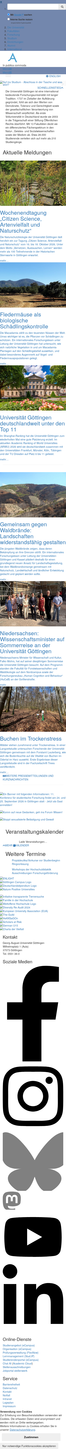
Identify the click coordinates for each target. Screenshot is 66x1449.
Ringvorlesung (20, 864)
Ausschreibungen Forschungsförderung (35, 873)
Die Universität (15, 27)
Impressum (9, 1406)
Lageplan (8, 1402)
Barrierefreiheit (11, 1384)
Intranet (7, 1399)
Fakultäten (13, 31)
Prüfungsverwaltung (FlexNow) (20, 1352)
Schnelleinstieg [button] (49, 87)
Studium (12, 38)
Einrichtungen (15, 42)
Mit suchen (21, 14)
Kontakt (7, 1391)
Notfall (6, 1395)
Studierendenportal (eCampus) (21, 1360)
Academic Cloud (22, 1363)
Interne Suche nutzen (21, 19)
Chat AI (7, 1363)
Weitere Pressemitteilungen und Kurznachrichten (28, 777)
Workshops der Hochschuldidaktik (31, 869)
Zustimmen (31, 1437)
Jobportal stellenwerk (15, 1370)
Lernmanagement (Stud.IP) (18, 1356)
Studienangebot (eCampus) (19, 1345)
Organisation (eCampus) (17, 1349)
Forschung (13, 34)
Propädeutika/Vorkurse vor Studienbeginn (36, 860)
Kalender (22, 845)
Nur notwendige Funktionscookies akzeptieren (29, 1446)
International (14, 49)
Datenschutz (10, 1388)
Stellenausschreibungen (17, 1367)
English (54, 76)
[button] (7, 69)
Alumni (11, 45)
